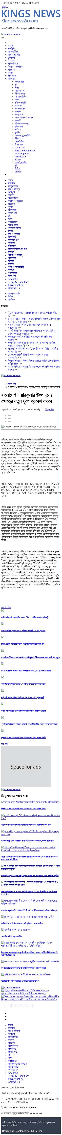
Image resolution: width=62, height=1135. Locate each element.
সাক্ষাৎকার (12, 75)
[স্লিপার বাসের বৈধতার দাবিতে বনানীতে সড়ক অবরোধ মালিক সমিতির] (2, 731)
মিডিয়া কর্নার (20, 93)
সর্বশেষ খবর (6, 607)
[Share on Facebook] (9, 415)
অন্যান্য (12, 78)
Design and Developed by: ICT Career (22, 1131)
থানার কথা (19, 105)
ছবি (16, 165)
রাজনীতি (11, 48)
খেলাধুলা (11, 57)
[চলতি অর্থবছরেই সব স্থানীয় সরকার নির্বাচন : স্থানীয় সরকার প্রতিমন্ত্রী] (2, 610)
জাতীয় (10, 45)
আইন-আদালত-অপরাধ (24, 117)
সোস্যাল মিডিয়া (21, 96)
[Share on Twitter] (9, 418)
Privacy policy (22, 153)
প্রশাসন (18, 111)
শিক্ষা (17, 87)
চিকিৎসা (18, 138)
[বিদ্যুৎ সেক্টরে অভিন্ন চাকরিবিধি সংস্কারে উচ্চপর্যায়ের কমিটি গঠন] (2, 637)
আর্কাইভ (18, 171)
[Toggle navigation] (2, 37)
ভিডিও (5, 7)
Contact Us (20, 156)
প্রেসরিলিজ (19, 141)
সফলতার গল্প (20, 108)
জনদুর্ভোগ (19, 114)
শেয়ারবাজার (19, 90)
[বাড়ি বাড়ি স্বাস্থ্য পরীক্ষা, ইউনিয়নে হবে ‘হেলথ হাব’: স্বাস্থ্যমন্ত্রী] (2, 690)
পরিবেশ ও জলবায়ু (22, 123)
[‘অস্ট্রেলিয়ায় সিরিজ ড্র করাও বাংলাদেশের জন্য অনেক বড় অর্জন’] (2, 677)
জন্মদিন (17, 132)
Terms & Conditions (25, 150)
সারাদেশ (11, 69)
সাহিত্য (18, 129)
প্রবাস (10, 72)
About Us (20, 147)
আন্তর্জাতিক (13, 51)
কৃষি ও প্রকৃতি (20, 102)
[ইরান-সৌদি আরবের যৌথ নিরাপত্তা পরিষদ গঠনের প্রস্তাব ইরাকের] (2, 704)
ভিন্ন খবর (19, 144)
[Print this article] (9, 421)
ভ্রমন (17, 99)
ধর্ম (16, 84)
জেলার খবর (19, 81)
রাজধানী (18, 120)
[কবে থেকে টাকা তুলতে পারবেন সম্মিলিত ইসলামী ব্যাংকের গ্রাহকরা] (2, 624)
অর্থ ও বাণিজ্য (14, 54)
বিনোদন (11, 60)
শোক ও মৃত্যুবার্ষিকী (22, 135)
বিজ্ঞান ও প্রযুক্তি (15, 66)
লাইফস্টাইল (13, 63)
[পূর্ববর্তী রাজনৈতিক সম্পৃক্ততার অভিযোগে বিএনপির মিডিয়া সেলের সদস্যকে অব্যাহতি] (2, 717)
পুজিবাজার (19, 126)
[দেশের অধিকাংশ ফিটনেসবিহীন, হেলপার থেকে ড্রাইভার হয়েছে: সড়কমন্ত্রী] (2, 664)
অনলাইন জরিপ (21, 162)
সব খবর (18, 159)
